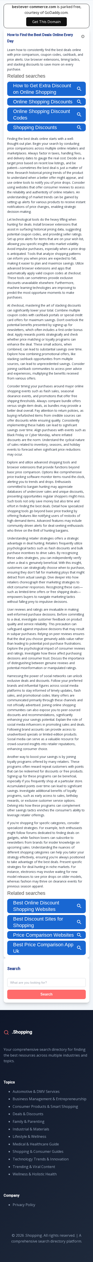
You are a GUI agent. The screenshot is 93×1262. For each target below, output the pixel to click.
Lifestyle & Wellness (29, 1136)
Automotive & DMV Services (36, 1091)
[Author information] (83, 36)
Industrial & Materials (31, 1129)
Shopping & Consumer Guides (38, 1151)
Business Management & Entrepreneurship (49, 1098)
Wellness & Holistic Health (35, 1174)
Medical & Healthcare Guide (36, 1144)
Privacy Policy (24, 1204)
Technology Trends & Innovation (41, 1159)
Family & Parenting (28, 1121)
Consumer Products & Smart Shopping (45, 1106)
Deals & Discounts (28, 1113)
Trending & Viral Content (34, 1166)
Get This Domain (46, 21)
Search (46, 994)
